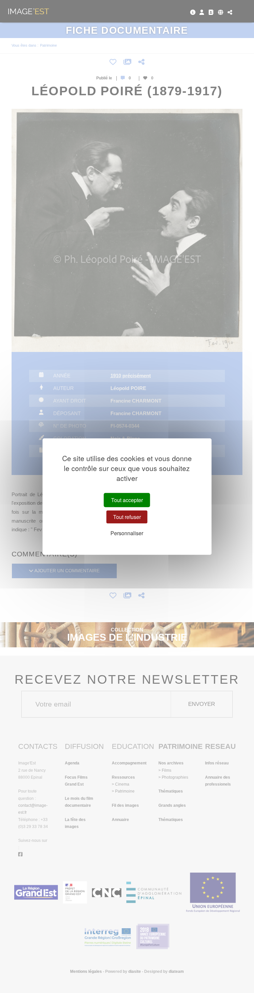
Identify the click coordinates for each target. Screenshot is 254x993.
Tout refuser (127, 517)
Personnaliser (126, 533)
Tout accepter (127, 500)
